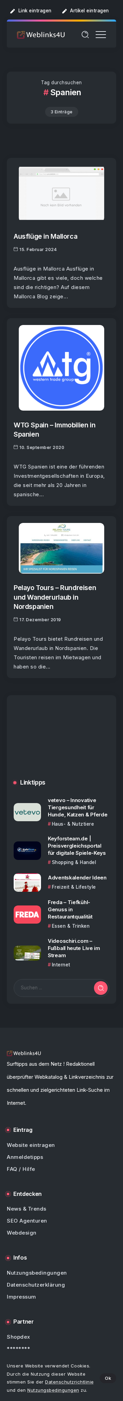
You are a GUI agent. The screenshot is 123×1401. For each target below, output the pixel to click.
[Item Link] (61, 193)
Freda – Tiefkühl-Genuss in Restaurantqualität (70, 909)
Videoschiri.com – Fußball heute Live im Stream (74, 948)
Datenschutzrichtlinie (69, 1382)
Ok (108, 1378)
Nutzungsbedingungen (53, 1390)
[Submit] (101, 988)
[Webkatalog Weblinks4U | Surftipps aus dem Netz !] (41, 34)
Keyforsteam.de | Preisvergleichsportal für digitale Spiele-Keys (77, 845)
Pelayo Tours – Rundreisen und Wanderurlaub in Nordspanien (55, 597)
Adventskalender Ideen (77, 877)
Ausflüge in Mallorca (45, 236)
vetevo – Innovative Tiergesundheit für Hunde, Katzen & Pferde (77, 807)
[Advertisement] (61, 742)
